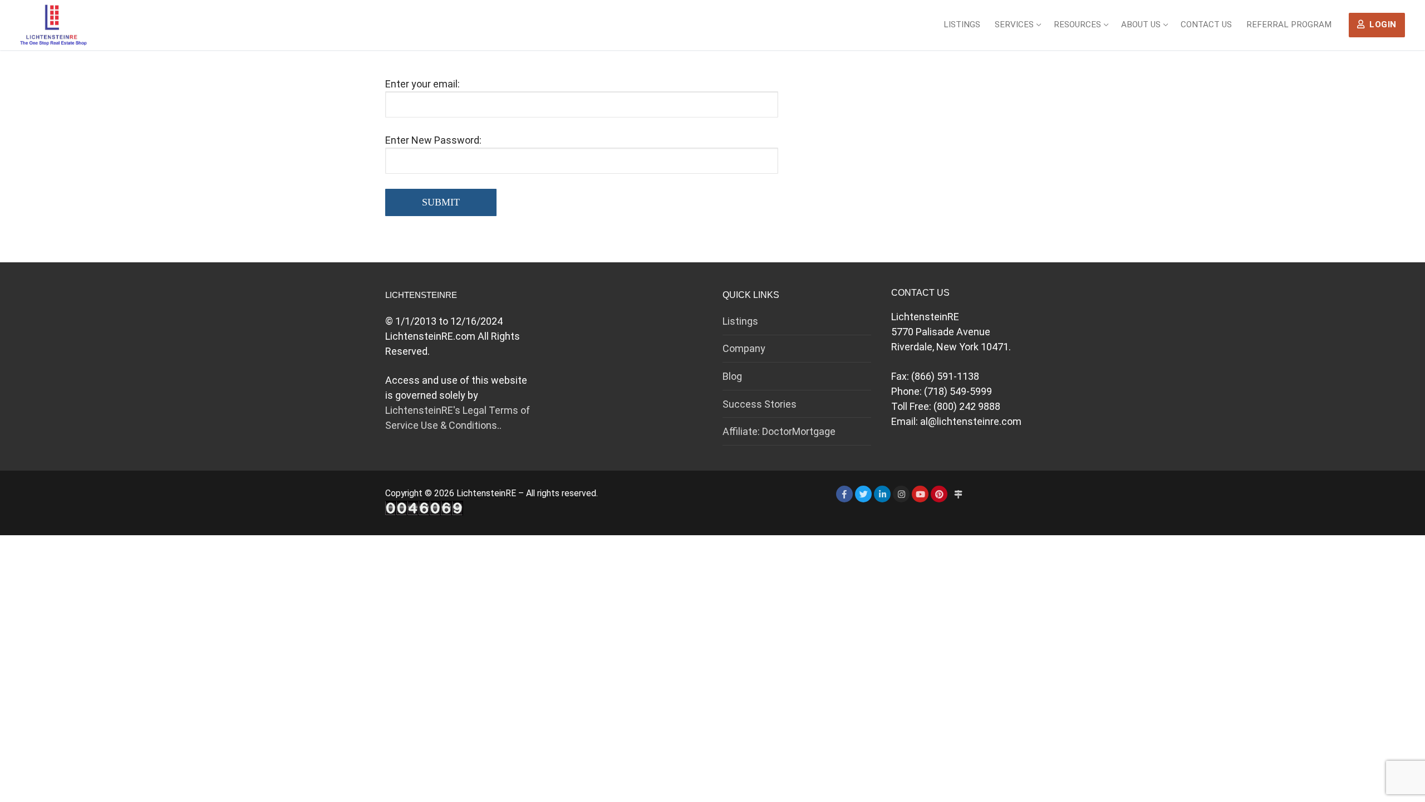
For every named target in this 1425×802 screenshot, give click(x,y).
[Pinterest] (939, 494)
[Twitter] (863, 494)
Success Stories (760, 404)
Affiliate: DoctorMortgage (779, 431)
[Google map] (958, 494)
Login (1382, 24)
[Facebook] (844, 494)
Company (744, 348)
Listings (740, 321)
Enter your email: (422, 84)
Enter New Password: (433, 140)
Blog (732, 376)
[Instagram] (901, 494)
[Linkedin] (882, 494)
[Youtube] (920, 494)
